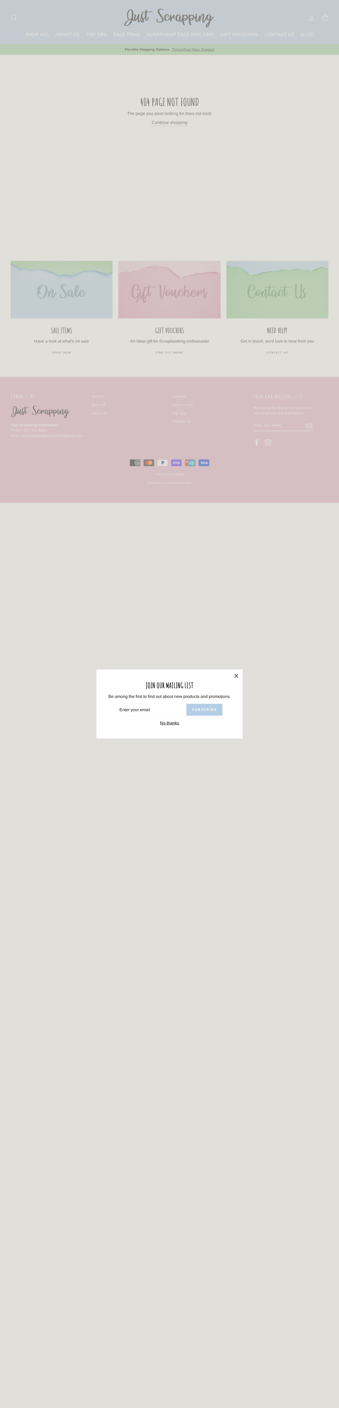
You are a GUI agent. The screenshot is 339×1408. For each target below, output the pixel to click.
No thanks (169, 723)
